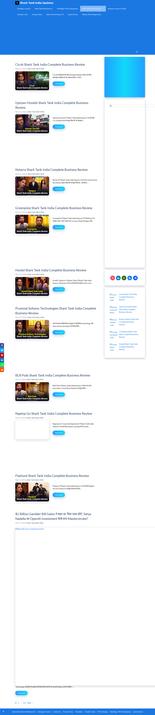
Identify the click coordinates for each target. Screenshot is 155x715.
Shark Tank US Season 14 (55, 14)
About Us (32, 712)
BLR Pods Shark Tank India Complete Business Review (52, 375)
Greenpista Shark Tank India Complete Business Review (53, 208)
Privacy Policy (68, 712)
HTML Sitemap (102, 712)
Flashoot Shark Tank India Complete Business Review (52, 476)
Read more (58, 84)
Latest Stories (73, 14)
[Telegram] (135, 277)
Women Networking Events (91, 14)
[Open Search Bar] (137, 52)
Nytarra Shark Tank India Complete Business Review (51, 169)
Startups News (37, 14)
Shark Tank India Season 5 (44, 9)
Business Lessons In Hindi (117, 9)
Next (30, 703)
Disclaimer (79, 712)
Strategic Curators (24, 9)
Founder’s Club (22, 14)
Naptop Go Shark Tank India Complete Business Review (53, 413)
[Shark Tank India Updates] (17, 3)
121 (24, 703)
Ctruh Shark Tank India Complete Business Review (50, 64)
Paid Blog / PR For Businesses (67, 9)
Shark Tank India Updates (36, 2)
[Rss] (130, 277)
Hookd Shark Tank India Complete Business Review (50, 270)
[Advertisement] (77, 33)
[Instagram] (112, 277)
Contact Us (57, 712)
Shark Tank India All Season (91, 9)
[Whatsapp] (124, 277)
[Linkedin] (118, 277)
